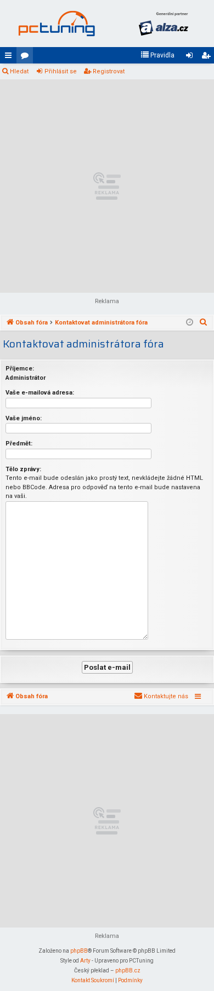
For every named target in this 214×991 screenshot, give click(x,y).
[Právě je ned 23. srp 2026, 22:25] (189, 323)
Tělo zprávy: (23, 469)
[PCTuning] (56, 23)
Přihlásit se (60, 71)
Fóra (27, 57)
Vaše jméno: (23, 418)
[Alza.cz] (163, 23)
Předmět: (18, 443)
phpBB (79, 951)
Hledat (19, 71)
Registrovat (109, 71)
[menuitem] (157, 55)
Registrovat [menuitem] (208, 57)
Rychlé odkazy (10, 57)
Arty (85, 961)
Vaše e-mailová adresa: (39, 392)
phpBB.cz (127, 970)
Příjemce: (19, 368)
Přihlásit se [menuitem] (191, 57)
